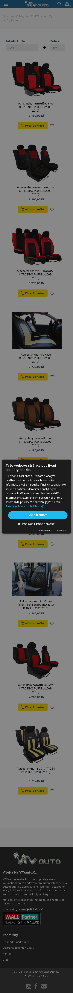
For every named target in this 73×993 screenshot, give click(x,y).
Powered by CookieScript (53, 530)
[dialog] (36, 496)
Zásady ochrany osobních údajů (25, 506)
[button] (36, 524)
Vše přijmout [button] (38, 515)
